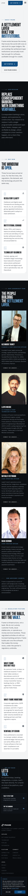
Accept (20, 892)
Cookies (4, 870)
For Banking (5, 845)
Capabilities (6, 852)
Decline (8, 892)
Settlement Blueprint (9, 837)
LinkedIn (15, 852)
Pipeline (4, 843)
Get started (15, 3)
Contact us (16, 855)
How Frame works (10, 70)
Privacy (4, 865)
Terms (3, 868)
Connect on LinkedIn (10, 368)
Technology (5, 840)
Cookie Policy (15, 888)
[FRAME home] (3, 3)
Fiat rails (5, 858)
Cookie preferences (8, 873)
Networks (5, 855)
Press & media (17, 858)
